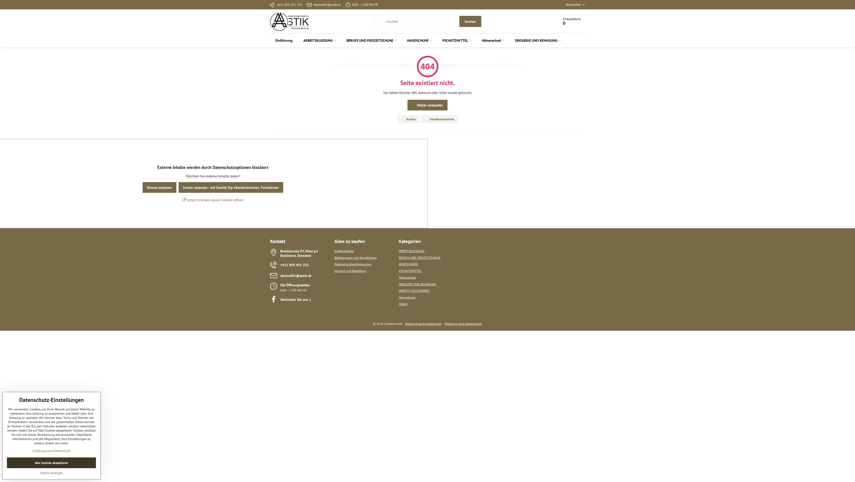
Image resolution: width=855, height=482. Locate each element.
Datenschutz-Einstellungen (423, 324)
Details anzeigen (51, 473)
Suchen (470, 21)
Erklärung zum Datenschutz (463, 324)
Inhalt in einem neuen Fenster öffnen (215, 200)
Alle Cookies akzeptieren (51, 463)
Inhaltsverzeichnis (441, 119)
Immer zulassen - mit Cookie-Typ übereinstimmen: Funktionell (231, 187)
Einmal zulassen (159, 187)
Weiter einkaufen (429, 105)
